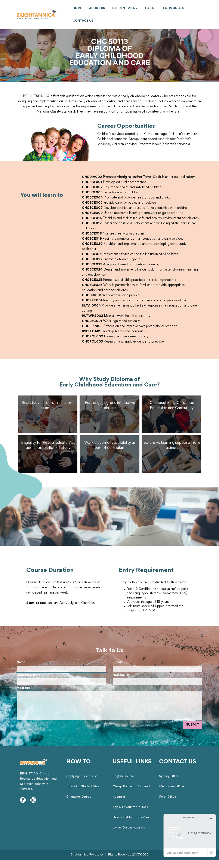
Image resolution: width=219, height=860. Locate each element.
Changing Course (78, 796)
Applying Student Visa (82, 776)
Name (21, 662)
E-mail (117, 662)
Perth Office (167, 796)
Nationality (121, 675)
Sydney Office (169, 776)
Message (23, 688)
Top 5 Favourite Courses (130, 807)
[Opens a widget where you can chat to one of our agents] (190, 835)
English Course (123, 776)
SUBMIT (192, 724)
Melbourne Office (171, 786)
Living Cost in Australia (129, 827)
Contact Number (29, 675)
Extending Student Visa (82, 786)
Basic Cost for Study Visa (131, 817)
